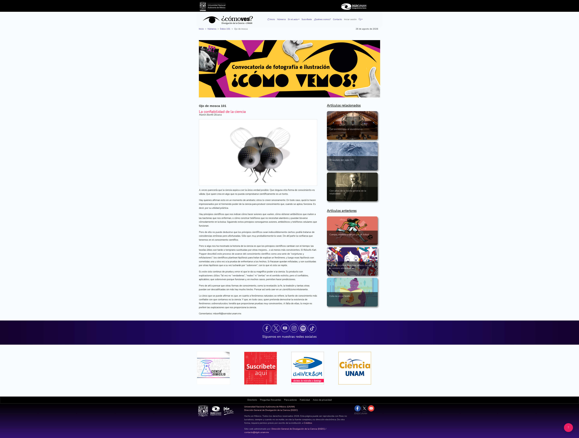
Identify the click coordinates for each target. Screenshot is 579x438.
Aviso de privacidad (322, 399)
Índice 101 (225, 28)
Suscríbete (307, 19)
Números (281, 19)
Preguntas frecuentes (270, 399)
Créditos (308, 422)
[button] (360, 19)
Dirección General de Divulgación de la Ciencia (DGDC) (271, 410)
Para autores (290, 399)
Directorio (252, 399)
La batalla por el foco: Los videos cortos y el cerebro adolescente (351, 267)
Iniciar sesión (350, 19)
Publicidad (305, 399)
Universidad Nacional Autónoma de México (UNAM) (269, 406)
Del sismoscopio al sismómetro (345, 129)
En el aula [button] (293, 19)
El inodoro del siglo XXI (341, 160)
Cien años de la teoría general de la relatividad (347, 192)
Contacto (337, 19)
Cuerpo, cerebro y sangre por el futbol (349, 234)
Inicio (272, 19)
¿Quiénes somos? (322, 19)
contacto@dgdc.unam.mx (256, 432)
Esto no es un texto (339, 296)
